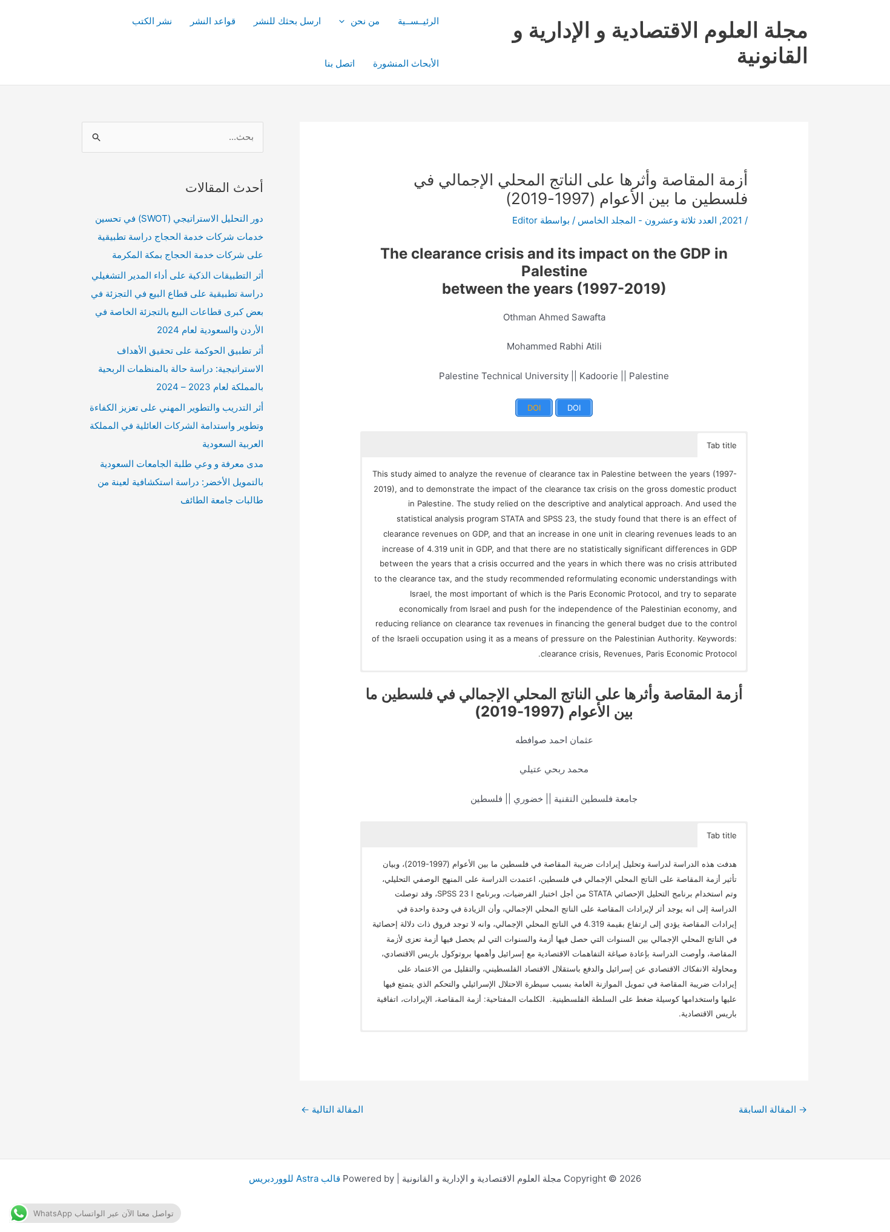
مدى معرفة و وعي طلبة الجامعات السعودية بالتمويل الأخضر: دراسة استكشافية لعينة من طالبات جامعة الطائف (180, 482)
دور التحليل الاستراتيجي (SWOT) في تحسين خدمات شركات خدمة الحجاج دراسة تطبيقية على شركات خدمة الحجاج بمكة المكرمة (179, 236)
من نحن (365, 21)
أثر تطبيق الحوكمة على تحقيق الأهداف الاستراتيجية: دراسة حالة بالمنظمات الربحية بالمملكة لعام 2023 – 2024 (180, 368)
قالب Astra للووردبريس (294, 1178)
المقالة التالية (332, 1109)
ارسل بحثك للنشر (287, 21)
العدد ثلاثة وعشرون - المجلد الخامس (647, 220)
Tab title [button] (722, 445)
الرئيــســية (418, 21)
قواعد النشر (213, 21)
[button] (345, 21)
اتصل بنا (340, 63)
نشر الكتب (152, 21)
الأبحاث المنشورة (406, 63)
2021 (732, 220)
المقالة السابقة (773, 1109)
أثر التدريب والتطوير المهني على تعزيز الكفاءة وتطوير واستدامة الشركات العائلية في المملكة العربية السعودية (176, 425)
